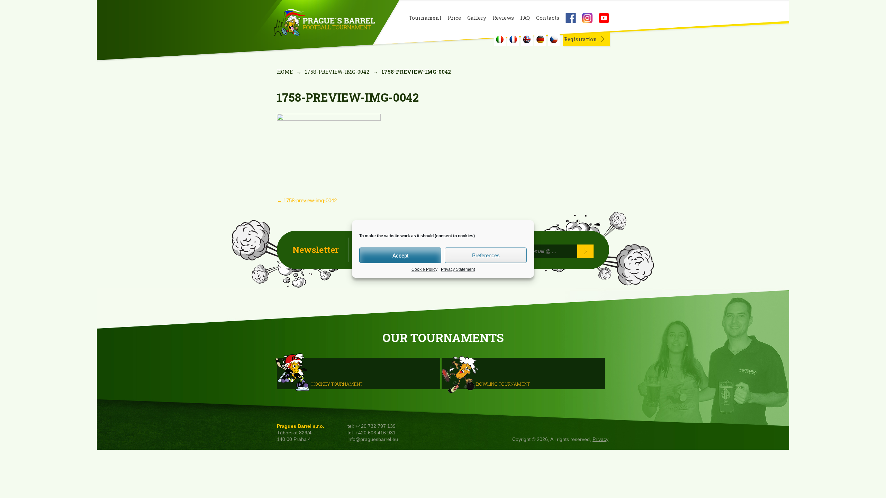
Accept (400, 255)
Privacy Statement (458, 269)
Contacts (547, 18)
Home (285, 71)
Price (454, 18)
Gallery (476, 18)
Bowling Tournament (503, 383)
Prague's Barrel (324, 23)
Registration (580, 39)
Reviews (503, 18)
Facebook (571, 18)
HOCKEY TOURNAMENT (336, 383)
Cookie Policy (424, 269)
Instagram (587, 18)
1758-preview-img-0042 (337, 71)
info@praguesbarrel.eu (372, 439)
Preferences (486, 255)
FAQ (525, 18)
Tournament (425, 18)
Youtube (604, 18)
